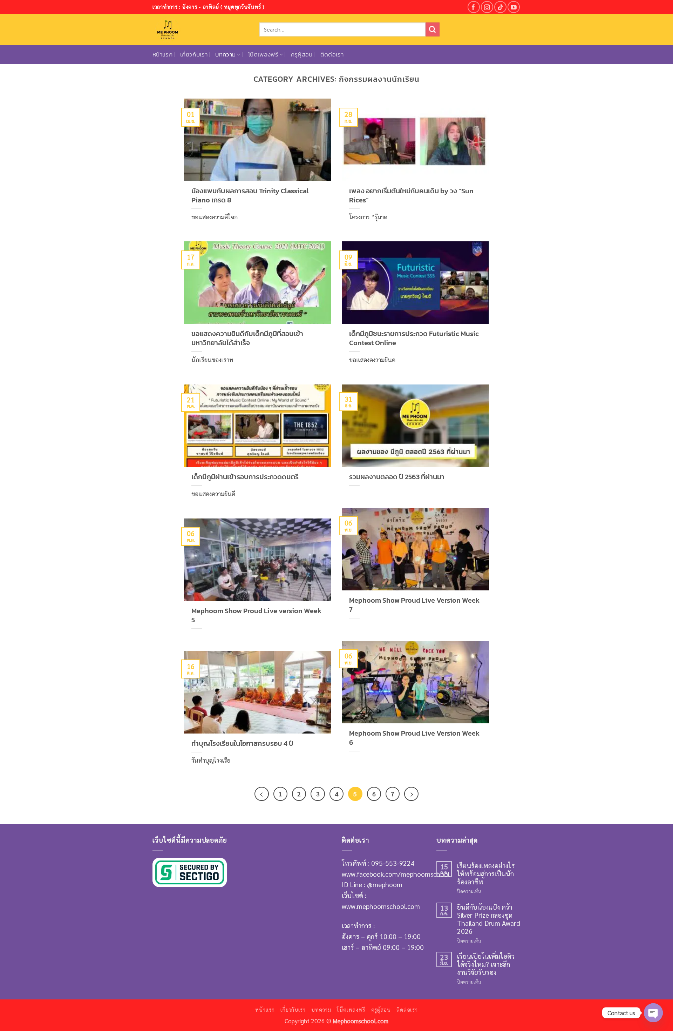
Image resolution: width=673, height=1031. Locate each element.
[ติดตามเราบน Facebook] (474, 7)
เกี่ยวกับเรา (194, 54)
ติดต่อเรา (332, 54)
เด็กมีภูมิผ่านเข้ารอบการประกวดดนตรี (245, 477)
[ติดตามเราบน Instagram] (487, 7)
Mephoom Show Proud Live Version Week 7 (414, 605)
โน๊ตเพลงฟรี (263, 54)
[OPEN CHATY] (653, 1012)
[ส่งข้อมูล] (433, 29)
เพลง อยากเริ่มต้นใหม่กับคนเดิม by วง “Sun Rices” (411, 196)
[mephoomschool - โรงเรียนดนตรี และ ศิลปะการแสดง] (200, 29)
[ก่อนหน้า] (261, 794)
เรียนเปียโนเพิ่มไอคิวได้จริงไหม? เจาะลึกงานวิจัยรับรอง (486, 964)
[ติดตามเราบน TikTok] (500, 7)
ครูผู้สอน (302, 54)
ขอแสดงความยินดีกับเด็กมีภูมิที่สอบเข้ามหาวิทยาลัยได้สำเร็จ (247, 338)
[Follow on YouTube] (514, 7)
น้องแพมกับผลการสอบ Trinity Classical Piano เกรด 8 (250, 196)
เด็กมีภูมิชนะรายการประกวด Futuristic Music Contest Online (414, 338)
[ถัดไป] (411, 794)
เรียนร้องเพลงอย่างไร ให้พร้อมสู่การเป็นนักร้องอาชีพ (486, 873)
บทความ (225, 54)
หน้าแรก (162, 54)
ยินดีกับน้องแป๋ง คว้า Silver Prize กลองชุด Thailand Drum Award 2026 (488, 919)
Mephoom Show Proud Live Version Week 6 (414, 738)
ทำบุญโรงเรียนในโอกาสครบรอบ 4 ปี (242, 743)
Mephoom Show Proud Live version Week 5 (256, 616)
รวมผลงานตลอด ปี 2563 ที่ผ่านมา (396, 477)
